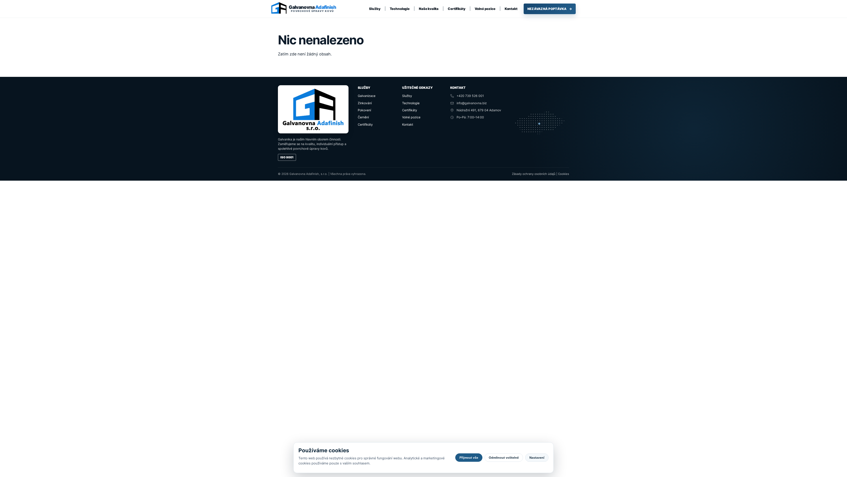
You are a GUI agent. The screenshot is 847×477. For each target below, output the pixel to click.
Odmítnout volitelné (504, 457)
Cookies (563, 174)
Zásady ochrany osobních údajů (533, 174)
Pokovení (364, 110)
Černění (363, 117)
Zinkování (365, 103)
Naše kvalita (428, 9)
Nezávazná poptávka (549, 9)
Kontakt (511, 9)
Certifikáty (456, 9)
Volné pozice (485, 9)
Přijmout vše (468, 457)
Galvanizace (366, 96)
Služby (374, 9)
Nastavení (536, 457)
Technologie (400, 9)
